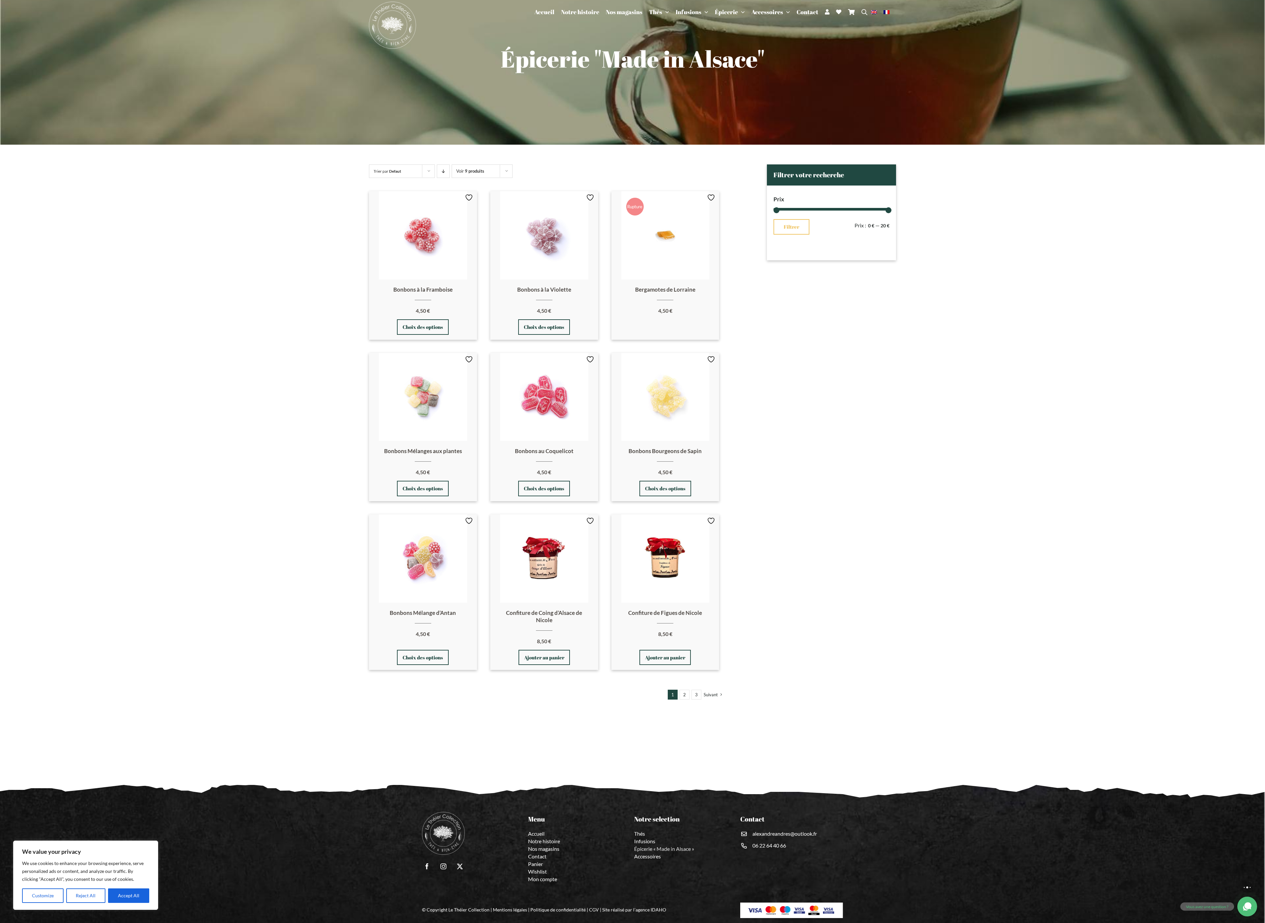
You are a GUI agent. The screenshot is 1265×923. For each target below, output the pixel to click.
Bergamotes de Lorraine (665, 289)
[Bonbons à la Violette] (544, 235)
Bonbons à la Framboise (423, 289)
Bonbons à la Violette (544, 289)
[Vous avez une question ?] (1247, 906)
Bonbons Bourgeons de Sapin (665, 450)
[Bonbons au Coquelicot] (544, 397)
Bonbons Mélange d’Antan (423, 612)
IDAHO (658, 909)
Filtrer (791, 226)
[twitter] (460, 866)
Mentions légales (510, 909)
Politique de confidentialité (558, 909)
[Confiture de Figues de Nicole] (665, 558)
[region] (85, 875)
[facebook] (427, 866)
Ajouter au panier (544, 657)
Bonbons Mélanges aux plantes (423, 450)
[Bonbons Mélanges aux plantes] (423, 397)
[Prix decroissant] (443, 171)
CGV (594, 909)
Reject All (86, 895)
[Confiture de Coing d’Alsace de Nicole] (544, 558)
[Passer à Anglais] (877, 12)
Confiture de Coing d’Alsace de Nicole (544, 616)
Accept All (128, 895)
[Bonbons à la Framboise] (423, 235)
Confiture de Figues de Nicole (665, 612)
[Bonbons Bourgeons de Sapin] (665, 397)
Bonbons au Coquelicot (544, 450)
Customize (43, 895)
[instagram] (443, 866)
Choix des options (423, 327)
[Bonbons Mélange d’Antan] (423, 558)
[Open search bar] (864, 12)
